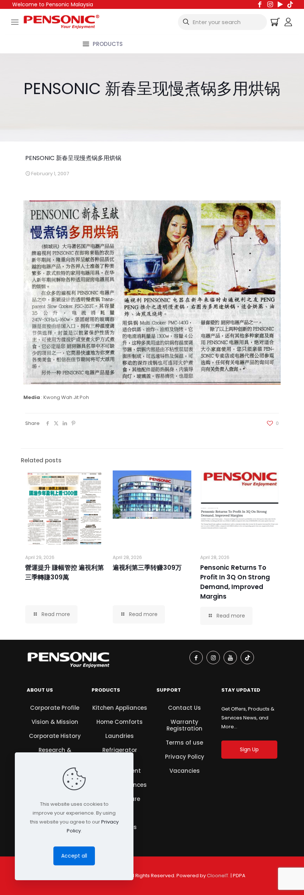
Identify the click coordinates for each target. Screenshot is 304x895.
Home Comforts (119, 722)
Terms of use (184, 742)
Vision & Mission (55, 722)
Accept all (74, 855)
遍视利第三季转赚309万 (147, 567)
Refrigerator (119, 750)
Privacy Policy (184, 757)
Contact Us (184, 708)
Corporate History (55, 736)
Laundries (119, 736)
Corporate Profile (54, 708)
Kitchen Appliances (119, 708)
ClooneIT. (218, 875)
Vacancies (184, 771)
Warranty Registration (184, 725)
